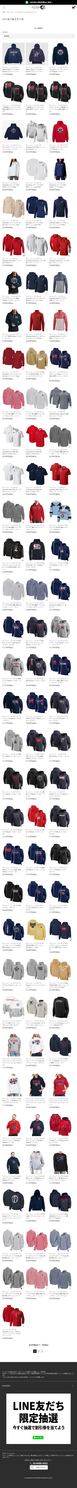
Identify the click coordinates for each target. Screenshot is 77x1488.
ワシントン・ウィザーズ (14, 12)
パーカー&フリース (30, 12)
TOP (3, 12)
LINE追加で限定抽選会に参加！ (41, 2)
